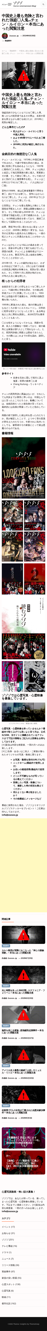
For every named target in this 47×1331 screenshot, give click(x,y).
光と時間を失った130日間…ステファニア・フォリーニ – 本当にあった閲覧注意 (23, 991)
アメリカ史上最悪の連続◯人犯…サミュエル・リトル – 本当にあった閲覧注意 (21, 1071)
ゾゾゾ (17, 3)
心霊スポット (8, 1284)
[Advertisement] (23, 841)
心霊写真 (6, 1290)
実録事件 (8, 41)
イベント (6, 1226)
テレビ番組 (7, 1245)
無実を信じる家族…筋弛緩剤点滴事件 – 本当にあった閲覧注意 (23, 1031)
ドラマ (5, 1252)
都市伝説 (6, 1303)
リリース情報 (8, 1265)
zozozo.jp (14, 35)
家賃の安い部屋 (9, 1277)
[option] (23, 1326)
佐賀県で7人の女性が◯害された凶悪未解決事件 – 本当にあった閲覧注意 (23, 1111)
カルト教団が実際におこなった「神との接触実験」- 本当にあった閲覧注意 (23, 951)
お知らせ (6, 1233)
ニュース (6, 1258)
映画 (4, 1297)
